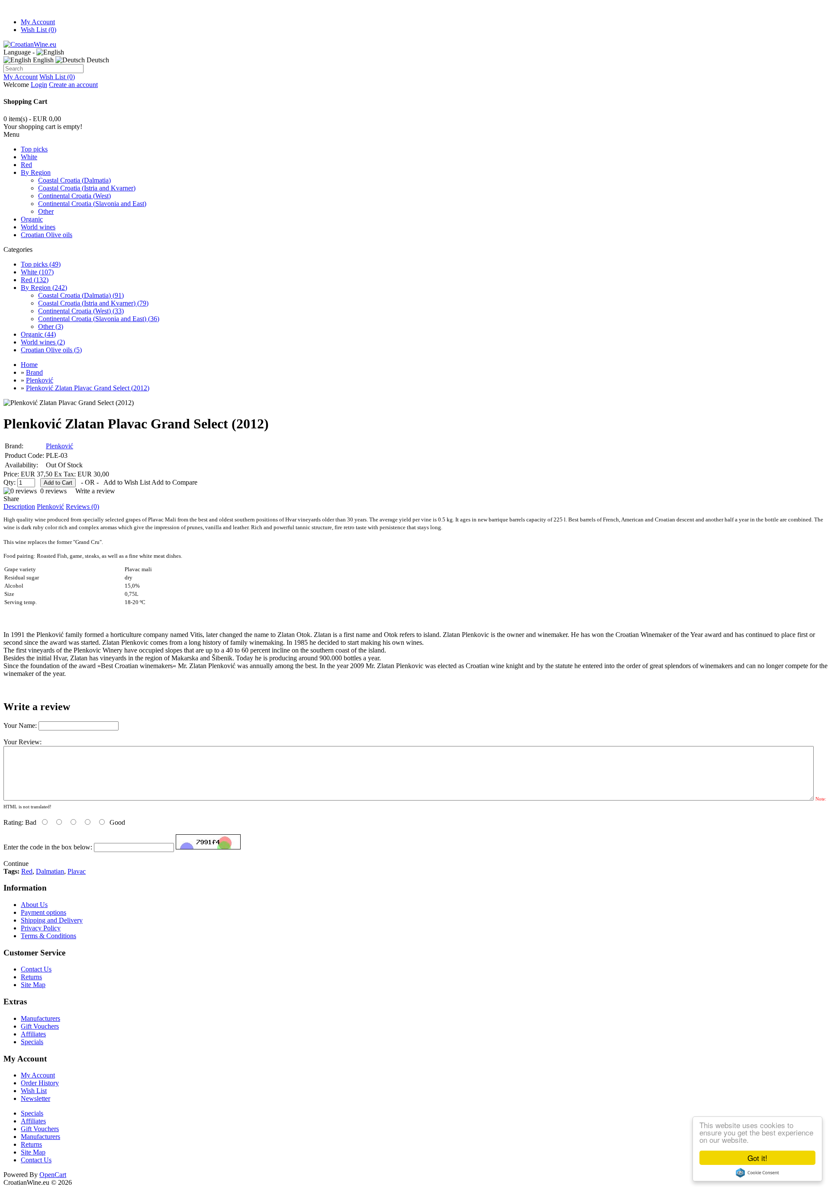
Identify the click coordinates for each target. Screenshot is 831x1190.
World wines (38, 227)
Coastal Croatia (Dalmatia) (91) (81, 295)
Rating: (13, 822)
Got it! (757, 1157)
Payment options (43, 912)
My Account (38, 22)
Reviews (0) (82, 506)
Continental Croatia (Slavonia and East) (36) (98, 318)
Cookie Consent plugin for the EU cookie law (757, 1172)
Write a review (95, 491)
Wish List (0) (38, 29)
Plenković (59, 446)
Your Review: (22, 742)
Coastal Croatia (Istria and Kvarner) (86, 188)
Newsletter (35, 1098)
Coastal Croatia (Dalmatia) (74, 180)
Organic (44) (38, 334)
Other (46, 211)
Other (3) (50, 326)
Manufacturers (40, 1018)
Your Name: (20, 725)
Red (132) (34, 279)
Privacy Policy (41, 928)
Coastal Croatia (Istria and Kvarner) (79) (93, 303)
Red (26, 164)
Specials (32, 1041)
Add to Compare (174, 482)
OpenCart (52, 1174)
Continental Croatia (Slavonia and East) (92, 203)
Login (39, 84)
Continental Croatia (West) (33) (81, 311)
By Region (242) (44, 287)
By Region (36, 172)
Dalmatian (50, 871)
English (42, 60)
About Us (34, 904)
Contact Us (36, 969)
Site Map (33, 984)
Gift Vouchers (40, 1026)
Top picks (34, 149)
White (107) (37, 272)
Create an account (73, 84)
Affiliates (33, 1034)
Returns (31, 977)
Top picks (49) (41, 264)
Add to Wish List (126, 482)
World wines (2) (43, 342)
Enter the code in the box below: (47, 847)
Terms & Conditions (48, 935)
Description (19, 506)
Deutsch (97, 60)
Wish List (34, 1090)
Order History (40, 1083)
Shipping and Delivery (52, 920)
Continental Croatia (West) (74, 195)
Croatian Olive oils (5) (51, 350)
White (29, 157)
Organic (32, 219)
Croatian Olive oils (46, 234)
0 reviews (53, 491)
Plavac (77, 871)
